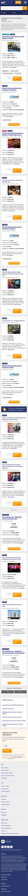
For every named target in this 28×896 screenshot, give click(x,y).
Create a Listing (5, 786)
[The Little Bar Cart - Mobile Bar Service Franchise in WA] (14, 525)
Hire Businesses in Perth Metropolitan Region (13, 705)
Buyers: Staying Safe (6, 828)
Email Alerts (4, 778)
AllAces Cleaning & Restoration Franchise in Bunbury (12, 228)
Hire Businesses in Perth (8, 708)
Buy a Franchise (5, 770)
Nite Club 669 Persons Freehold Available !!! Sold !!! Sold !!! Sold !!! (11, 558)
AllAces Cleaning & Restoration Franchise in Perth (12, 366)
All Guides (3, 799)
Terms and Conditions (6, 874)
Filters (4, 12)
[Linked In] (5, 847)
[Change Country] (12, 2)
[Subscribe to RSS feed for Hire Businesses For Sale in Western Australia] (11, 847)
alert (26, 12)
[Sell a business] (18, 2)
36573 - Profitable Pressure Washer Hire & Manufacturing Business (14, 418)
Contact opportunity (14, 548)
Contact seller (15, 78)
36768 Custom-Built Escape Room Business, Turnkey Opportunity (12, 134)
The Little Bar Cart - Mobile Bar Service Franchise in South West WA (13, 652)
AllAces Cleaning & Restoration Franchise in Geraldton (12, 89)
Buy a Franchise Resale (6, 773)
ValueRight (3, 815)
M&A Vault (3, 812)
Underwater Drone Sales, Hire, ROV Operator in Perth (13, 37)
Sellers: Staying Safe (6, 825)
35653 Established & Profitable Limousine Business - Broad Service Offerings (12, 466)
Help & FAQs (4, 823)
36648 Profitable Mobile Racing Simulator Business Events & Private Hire (12, 273)
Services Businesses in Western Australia (12, 717)
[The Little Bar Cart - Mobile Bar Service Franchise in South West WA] (14, 659)
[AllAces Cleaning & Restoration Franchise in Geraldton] (14, 96)
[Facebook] (8, 847)
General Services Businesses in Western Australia (14, 720)
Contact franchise (14, 124)
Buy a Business (5, 767)
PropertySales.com (5, 886)
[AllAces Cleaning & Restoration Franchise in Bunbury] (14, 235)
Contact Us (4, 831)
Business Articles (5, 802)
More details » (13, 67)
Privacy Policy (10, 758)
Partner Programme (5, 891)
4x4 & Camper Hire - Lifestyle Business (13, 320)
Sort (15, 12)
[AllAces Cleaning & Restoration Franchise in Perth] (14, 374)
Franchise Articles (5, 804)
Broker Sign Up (4, 788)
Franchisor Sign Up (5, 791)
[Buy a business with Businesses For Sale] (4, 2)
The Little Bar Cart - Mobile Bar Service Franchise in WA (12, 518)
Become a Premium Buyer (7, 775)
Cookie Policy (4, 879)
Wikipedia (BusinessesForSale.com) (9, 833)
